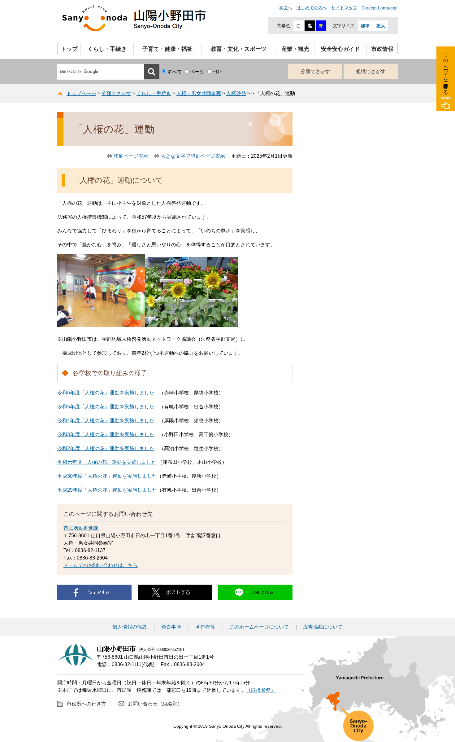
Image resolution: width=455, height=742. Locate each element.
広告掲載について (323, 627)
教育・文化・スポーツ (238, 49)
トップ (69, 49)
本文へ (285, 7)
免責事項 (171, 627)
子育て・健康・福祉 (167, 49)
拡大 (380, 25)
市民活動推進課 (80, 528)
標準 (365, 25)
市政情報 (382, 49)
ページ (197, 71)
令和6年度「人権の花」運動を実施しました (105, 392)
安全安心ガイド (340, 49)
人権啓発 (236, 93)
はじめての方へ (312, 7)
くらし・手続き (107, 49)
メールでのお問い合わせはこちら (100, 565)
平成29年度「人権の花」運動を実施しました (107, 490)
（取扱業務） (261, 690)
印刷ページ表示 (131, 156)
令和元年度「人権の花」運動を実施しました (106, 462)
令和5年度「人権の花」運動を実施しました (105, 406)
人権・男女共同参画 (198, 93)
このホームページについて (259, 627)
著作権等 (205, 627)
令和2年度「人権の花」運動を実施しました (105, 448)
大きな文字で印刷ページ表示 (193, 156)
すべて (174, 71)
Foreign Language (380, 7)
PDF (217, 71)
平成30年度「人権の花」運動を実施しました (107, 476)
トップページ (81, 93)
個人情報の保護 (129, 627)
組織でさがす (371, 71)
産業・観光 (295, 49)
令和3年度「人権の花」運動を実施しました (105, 434)
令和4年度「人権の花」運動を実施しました (105, 420)
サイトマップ (344, 7)
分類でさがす (315, 71)
